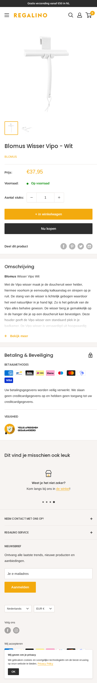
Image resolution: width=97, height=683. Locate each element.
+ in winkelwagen (48, 214)
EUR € (40, 608)
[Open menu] (7, 15)
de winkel (62, 489)
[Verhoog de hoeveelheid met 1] (59, 197)
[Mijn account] (79, 15)
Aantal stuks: (14, 197)
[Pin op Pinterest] (72, 246)
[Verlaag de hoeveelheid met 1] (31, 197)
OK (13, 671)
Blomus (11, 156)
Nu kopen (48, 228)
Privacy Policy (45, 663)
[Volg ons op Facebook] (8, 630)
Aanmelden (20, 587)
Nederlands (14, 608)
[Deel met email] (89, 246)
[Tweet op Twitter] (81, 246)
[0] (89, 15)
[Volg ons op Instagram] (16, 630)
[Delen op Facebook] (63, 246)
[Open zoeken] (70, 15)
